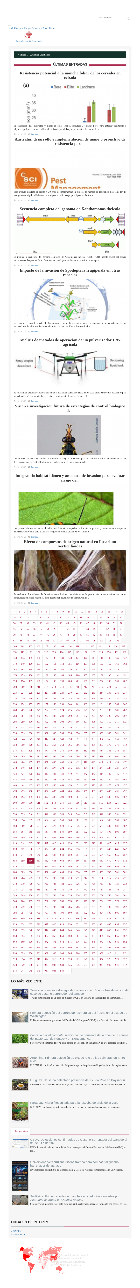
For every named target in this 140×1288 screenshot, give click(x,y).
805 (109, 913)
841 (38, 930)
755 (70, 895)
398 (93, 756)
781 (38, 907)
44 (67, 623)
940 (109, 965)
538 (15, 814)
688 (15, 872)
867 (125, 936)
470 (70, 785)
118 (15, 652)
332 (46, 733)
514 (62, 803)
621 (78, 843)
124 (62, 652)
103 (15, 646)
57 (41, 629)
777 (125, 901)
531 (78, 808)
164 (23, 669)
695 (70, 872)
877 (85, 942)
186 (78, 675)
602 (46, 837)
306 (78, 721)
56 (34, 629)
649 (62, 855)
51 (114, 623)
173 (93, 669)
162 (125, 664)
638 (93, 849)
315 (30, 727)
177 (125, 669)
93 (54, 640)
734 (23, 889)
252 (125, 698)
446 (117, 774)
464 (23, 785)
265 (109, 704)
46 (81, 623)
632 (46, 849)
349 (62, 739)
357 (125, 739)
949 (62, 970)
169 (62, 669)
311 (117, 721)
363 (54, 745)
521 (117, 803)
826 (38, 924)
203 (93, 681)
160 (109, 664)
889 (62, 947)
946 (38, 970)
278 (93, 710)
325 (109, 727)
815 (70, 918)
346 (38, 739)
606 (78, 837)
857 (46, 936)
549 (101, 814)
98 (87, 640)
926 (117, 959)
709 (62, 878)
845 (70, 930)
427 (85, 768)
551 (117, 814)
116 (115, 646)
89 (27, 640)
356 (117, 739)
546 (78, 814)
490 (109, 791)
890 (70, 947)
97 (81, 640)
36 (14, 623)
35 (121, 617)
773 (93, 901)
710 (70, 878)
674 (23, 866)
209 (23, 687)
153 (54, 664)
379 (62, 750)
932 (46, 965)
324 (101, 727)
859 (62, 936)
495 (30, 797)
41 (47, 623)
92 (47, 640)
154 (62, 664)
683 (93, 866)
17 (115, 611)
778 (15, 907)
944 (23, 970)
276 (78, 710)
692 (46, 872)
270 (30, 710)
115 (108, 646)
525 (30, 808)
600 (30, 837)
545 (70, 814)
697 (85, 872)
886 (38, 947)
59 (54, 629)
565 (109, 820)
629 (23, 849)
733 (15, 889)
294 (101, 716)
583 (15, 832)
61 (67, 629)
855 (30, 936)
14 (95, 611)
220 (109, 687)
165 (30, 669)
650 (70, 855)
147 (125, 658)
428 (93, 768)
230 (70, 693)
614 (23, 843)
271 (38, 710)
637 (85, 849)
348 (54, 739)
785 (70, 907)
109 (62, 646)
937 (85, 965)
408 (54, 762)
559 (62, 820)
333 (54, 733)
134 (23, 658)
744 (101, 889)
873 (54, 942)
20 (21, 617)
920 (70, 959)
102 (117, 640)
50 (107, 623)
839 (23, 930)
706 (38, 878)
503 (93, 797)
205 (109, 681)
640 (109, 849)
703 (15, 878)
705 (30, 878)
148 (15, 664)
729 (101, 884)
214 (62, 687)
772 (85, 901)
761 (117, 895)
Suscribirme (49, 28)
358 (15, 745)
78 (67, 635)
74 (41, 635)
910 (109, 953)
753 (54, 895)
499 (62, 797)
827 (46, 924)
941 (117, 965)
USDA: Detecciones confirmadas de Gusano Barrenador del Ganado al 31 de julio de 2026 (79, 1141)
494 (23, 797)
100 (101, 640)
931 (38, 965)
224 (23, 693)
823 (15, 924)
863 (93, 936)
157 (85, 664)
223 (15, 693)
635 (70, 849)
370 (109, 745)
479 (23, 791)
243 (54, 698)
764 (23, 901)
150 (30, 664)
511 (38, 803)
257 (46, 704)
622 (85, 843)
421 (38, 768)
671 (117, 860)
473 (93, 785)
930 (30, 965)
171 (78, 669)
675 (30, 866)
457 (85, 779)
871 (38, 942)
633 (54, 849)
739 (62, 889)
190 (109, 675)
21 (27, 617)
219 (101, 687)
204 (101, 681)
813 (54, 918)
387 (125, 750)
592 (85, 832)
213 (54, 687)
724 (62, 884)
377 (46, 750)
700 (109, 872)
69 (121, 629)
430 (109, 768)
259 (62, 704)
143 (93, 658)
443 (93, 774)
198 (54, 681)
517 (85, 803)
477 (125, 785)
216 (77, 687)
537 (125, 808)
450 (30, 779)
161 (117, 664)
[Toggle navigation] (10, 25)
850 (109, 930)
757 (85, 895)
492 (125, 791)
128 (93, 652)
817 (85, 918)
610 (109, 837)
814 (62, 918)
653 (93, 855)
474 (101, 785)
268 (15, 710)
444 (101, 774)
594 (101, 832)
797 (46, 913)
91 (41, 640)
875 (70, 942)
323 (93, 727)
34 (114, 617)
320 (70, 727)
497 (46, 797)
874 (62, 942)
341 (117, 733)
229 (62, 693)
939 (101, 965)
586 (38, 832)
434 (23, 774)
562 (85, 820)
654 (101, 855)
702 (125, 872)
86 (121, 635)
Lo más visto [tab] (21, 1131)
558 (54, 820)
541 (38, 814)
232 (85, 693)
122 (46, 652)
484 (62, 791)
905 (70, 953)
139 (62, 658)
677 (46, 866)
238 (15, 698)
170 (70, 669)
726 (78, 884)
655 (109, 855)
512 (46, 803)
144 (101, 658)
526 (38, 808)
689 (23, 872)
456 (78, 779)
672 (125, 860)
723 (54, 884)
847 (85, 930)
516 (77, 803)
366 (78, 745)
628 (15, 849)
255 (30, 704)
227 (46, 693)
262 (85, 704)
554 (23, 820)
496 (38, 797)
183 (54, 675)
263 (93, 704)
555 (30, 820)
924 (101, 959)
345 (30, 739)
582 (125, 826)
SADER (17, 1231)
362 (46, 745)
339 (101, 733)
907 (85, 953)
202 (85, 681)
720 (30, 884)
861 (78, 936)
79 (74, 635)
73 (34, 635)
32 (101, 617)
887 (46, 947)
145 (109, 658)
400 (109, 756)
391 (38, 756)
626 (117, 843)
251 (117, 698)
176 (117, 669)
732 (125, 884)
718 (15, 884)
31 (94, 617)
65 (94, 629)
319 (62, 727)
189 (101, 675)
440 (70, 774)
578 (93, 826)
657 (125, 855)
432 (125, 768)
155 (70, 664)
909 (101, 953)
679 (62, 866)
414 (101, 762)
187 (85, 675)
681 (78, 866)
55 (27, 629)
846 (78, 930)
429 (101, 768)
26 (61, 617)
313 (15, 727)
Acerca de (27, 17)
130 (109, 652)
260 (70, 704)
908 (93, 953)
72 (27, 635)
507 (125, 797)
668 (93, 860)
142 (85, 658)
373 (15, 750)
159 (101, 664)
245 (70, 698)
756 (78, 895)
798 (54, 913)
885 (30, 947)
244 (62, 698)
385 (109, 750)
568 (15, 826)
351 (78, 739)
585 (30, 832)
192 (125, 675)
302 (46, 721)
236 (117, 693)
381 (78, 750)
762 (125, 895)
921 (78, 959)
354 (101, 739)
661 (38, 860)
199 (62, 681)
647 (46, 855)
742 (85, 889)
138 (54, 658)
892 (85, 947)
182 (46, 675)
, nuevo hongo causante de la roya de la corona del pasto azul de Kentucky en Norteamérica (79, 1037)
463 (15, 785)
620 (70, 843)
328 (15, 733)
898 (15, 953)
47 (87, 623)
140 (70, 658)
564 (101, 820)
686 (117, 866)
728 (93, 884)
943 (15, 970)
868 (15, 942)
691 (38, 872)
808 (15, 918)
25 (54, 617)
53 (14, 629)
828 (54, 924)
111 (77, 646)
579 (101, 826)
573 (54, 826)
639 (101, 849)
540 (30, 814)
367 (85, 745)
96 (74, 640)
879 (101, 942)
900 (30, 953)
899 (23, 953)
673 (15, 866)
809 (23, 918)
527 (46, 808)
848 (93, 930)
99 (94, 640)
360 (30, 745)
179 (23, 675)
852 (125, 930)
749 (23, 895)
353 (93, 739)
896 (117, 947)
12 (82, 611)
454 (62, 779)
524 (23, 808)
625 (109, 843)
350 (70, 739)
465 (30, 785)
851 (117, 930)
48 (94, 623)
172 (85, 669)
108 (54, 646)
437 (46, 774)
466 (38, 785)
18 (122, 611)
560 (70, 820)
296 (117, 716)
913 (15, 959)
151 (38, 664)
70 (14, 635)
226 (38, 693)
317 (46, 727)
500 (70, 797)
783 (54, 907)
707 (46, 878)
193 (15, 681)
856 (38, 936)
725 (70, 884)
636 (78, 849)
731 (117, 884)
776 (117, 901)
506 (117, 797)
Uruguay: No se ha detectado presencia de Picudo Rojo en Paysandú (77, 1080)
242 (46, 698)
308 (93, 721)
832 (85, 924)
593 (93, 832)
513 (54, 803)
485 (70, 791)
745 (109, 889)
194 (23, 681)
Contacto (44, 17)
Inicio (14, 17)
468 (54, 785)
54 (21, 629)
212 (46, 687)
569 (23, 826)
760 (109, 895)
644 (23, 855)
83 (101, 635)
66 (101, 629)
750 (30, 895)
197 (46, 681)
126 (77, 652)
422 (46, 768)
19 (14, 617)
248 (93, 698)
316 (38, 727)
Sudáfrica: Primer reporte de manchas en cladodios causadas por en (75, 1198)
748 (15, 895)
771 (78, 901)
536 (117, 808)
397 (85, 756)
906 (78, 953)
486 (78, 791)
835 (109, 924)
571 (38, 826)
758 (93, 895)
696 (78, 872)
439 (62, 774)
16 (109, 611)
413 (93, 762)
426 (78, 768)
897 (125, 947)
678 (54, 866)
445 (109, 774)
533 (93, 808)
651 (78, 855)
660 (30, 860)
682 (85, 866)
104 (23, 646)
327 (125, 727)
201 (78, 681)
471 (78, 785)
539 (23, 814)
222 (125, 687)
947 (46, 970)
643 (15, 855)
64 (87, 629)
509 (23, 803)
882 (125, 942)
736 (38, 889)
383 (93, 750)
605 (70, 837)
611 (117, 837)
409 (62, 762)
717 (125, 878)
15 (102, 611)
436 (38, 774)
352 (85, 739)
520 (109, 803)
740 (70, 889)
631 (38, 849)
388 (15, 756)
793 (15, 913)
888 (54, 947)
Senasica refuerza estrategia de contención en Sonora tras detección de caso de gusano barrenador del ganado (79, 992)
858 (54, 936)
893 (93, 947)
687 (125, 866)
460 (109, 779)
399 (101, 756)
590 (70, 832)
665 (70, 860)
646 (38, 855)
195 (30, 681)
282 (125, 710)
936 (78, 965)
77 (61, 635)
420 (30, 768)
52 (121, 623)
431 (117, 768)
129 (101, 652)
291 (78, 716)
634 (62, 849)
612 (125, 837)
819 (101, 918)
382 (85, 750)
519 (101, 803)
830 (70, 924)
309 (101, 721)
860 (70, 936)
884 (23, 947)
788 (93, 907)
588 (54, 832)
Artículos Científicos (40, 54)
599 (23, 837)
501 (78, 797)
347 (46, 739)
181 (38, 675)
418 (15, 768)
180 (30, 675)
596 (117, 832)
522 (125, 803)
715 (109, 878)
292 (85, 716)
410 (70, 762)
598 (15, 837)
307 (85, 721)
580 (109, 826)
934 (62, 965)
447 (125, 774)
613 (15, 843)
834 (101, 924)
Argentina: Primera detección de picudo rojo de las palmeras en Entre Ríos (77, 1059)
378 (54, 750)
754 (62, 895)
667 (85, 860)
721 (38, 884)
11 (76, 611)
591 (78, 832)
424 (62, 768)
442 (85, 774)
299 (23, 721)
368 (93, 745)
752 (46, 895)
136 (38, 658)
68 (114, 629)
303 (54, 721)
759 (101, 895)
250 (109, 698)
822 (125, 918)
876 (78, 942)
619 (62, 843)
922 (85, 959)
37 (21, 623)
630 (30, 849)
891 (78, 947)
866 (117, 936)
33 (107, 617)
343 (15, 739)
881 (117, 942)
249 (101, 698)
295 (109, 716)
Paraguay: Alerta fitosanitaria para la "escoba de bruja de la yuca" (74, 1102)
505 (109, 797)
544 (62, 814)
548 (93, 814)
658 (15, 860)
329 (23, 733)
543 (54, 814)
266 (117, 704)
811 (38, 918)
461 (117, 779)
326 (117, 727)
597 (125, 832)
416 (117, 762)
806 (117, 913)
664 (62, 860)
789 (101, 907)
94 (61, 640)
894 (101, 947)
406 (38, 762)
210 (30, 687)
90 (34, 640)
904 (62, 953)
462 (125, 779)
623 (93, 843)
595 (109, 832)
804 (101, 913)
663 (54, 860)
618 (54, 843)
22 (34, 617)
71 (21, 635)
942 (125, 965)
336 (78, 733)
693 (54, 872)
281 (117, 710)
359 (23, 745)
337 (85, 733)
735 (30, 889)
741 (78, 889)
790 (109, 907)
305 (70, 721)
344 (23, 739)
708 (54, 878)
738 (54, 889)
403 (15, 762)
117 (123, 646)
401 (117, 756)
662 (46, 860)
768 (54, 901)
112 (85, 646)
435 (30, 774)
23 (41, 617)
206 (117, 681)
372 (125, 745)
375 (30, 750)
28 (74, 617)
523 (15, 808)
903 (54, 953)
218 (93, 687)
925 (109, 959)
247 (85, 698)
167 (46, 669)
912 (125, 953)
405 (30, 762)
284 (23, 716)
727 (85, 884)
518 (93, 803)
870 (30, 942)
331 (38, 733)
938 (93, 965)
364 (62, 745)
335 (70, 733)
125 (69, 652)
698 (93, 872)
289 (62, 716)
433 (15, 774)
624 (101, 843)
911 (117, 953)
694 (62, 872)
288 (54, 716)
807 (125, 913)
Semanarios (37, 28)
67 (107, 629)
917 (46, 959)
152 (46, 664)
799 (62, 913)
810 (30, 918)
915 (30, 959)
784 (62, 907)
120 (30, 652)
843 (54, 930)
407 (46, 762)
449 (23, 779)
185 (70, 675)
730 (109, 884)
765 (30, 901)
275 (70, 710)
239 (23, 698)
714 (101, 878)
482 (46, 791)
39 (34, 623)
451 (38, 779)
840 (30, 930)
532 (85, 808)
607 (85, 837)
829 (62, 924)
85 (114, 635)
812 (46, 918)
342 (125, 733)
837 (125, 924)
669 (101, 860)
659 (23, 860)
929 (23, 965)
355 (109, 739)
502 (85, 797)
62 (74, 629)
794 (23, 913)
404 (23, 762)
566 (117, 820)
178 (15, 675)
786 (78, 907)
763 (15, 901)
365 (70, 745)
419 (23, 768)
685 (109, 866)
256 (38, 704)
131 (116, 652)
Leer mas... (35, 200)
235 (109, 693)
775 (109, 901)
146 (117, 658)
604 (62, 837)
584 (23, 832)
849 (101, 930)
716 (117, 878)
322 (85, 727)
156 (78, 664)
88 (21, 640)
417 (125, 762)
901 (38, 953)
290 (70, 716)
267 (125, 704)
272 (46, 710)
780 (30, 907)
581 (117, 826)
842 (46, 930)
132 (124, 652)
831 (78, 924)
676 (38, 866)
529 (62, 808)
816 (77, 918)
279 (101, 710)
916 (38, 959)
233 (93, 693)
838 (15, 930)
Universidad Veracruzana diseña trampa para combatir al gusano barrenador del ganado (74, 1163)
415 (109, 762)
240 (30, 698)
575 (70, 826)
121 (38, 652)
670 (109, 860)
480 (30, 791)
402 (125, 756)
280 (109, 710)
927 (125, 959)
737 (46, 889)
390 (30, 756)
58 (47, 629)
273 (54, 710)
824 (23, 924)
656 (117, 855)
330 (30, 733)
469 (62, 785)
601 (38, 837)
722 (46, 884)
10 (69, 611)
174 (101, 669)
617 (46, 843)
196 (38, 681)
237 (125, 693)
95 (67, 640)
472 (85, 785)
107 (46, 646)
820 (109, 918)
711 (77, 878)
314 (23, 727)
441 (78, 774)
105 (30, 646)
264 (101, 704)
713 (93, 878)
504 (101, 797)
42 (54, 623)
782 (46, 907)
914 (23, 959)
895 (109, 947)
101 (109, 640)
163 (15, 669)
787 (85, 907)
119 (22, 652)
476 (117, 785)
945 (30, 970)
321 (78, 727)
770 (70, 901)
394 (62, 756)
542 (46, 814)
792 (125, 907)
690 (30, 872)
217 (85, 687)
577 (85, 826)
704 (23, 878)
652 (85, 855)
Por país (28, 28)
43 (61, 623)
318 (54, 727)
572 (46, 826)
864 (101, 936)
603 (54, 837)
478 (15, 791)
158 (93, 664)
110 (70, 646)
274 (62, 710)
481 (38, 791)
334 (62, 733)
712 (85, 878)
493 (15, 797)
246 (78, 698)
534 (101, 808)
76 (54, 635)
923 (93, 959)
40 (41, 623)
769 (62, 901)
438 (54, 774)
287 (46, 716)
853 (15, 936)
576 (78, 826)
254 (23, 704)
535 (109, 808)
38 (27, 623)
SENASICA (19, 1234)
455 (70, 779)
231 (78, 693)
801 (78, 913)
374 (23, 750)
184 (62, 675)
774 (101, 901)
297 (125, 716)
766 (38, 901)
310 (109, 721)
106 (38, 646)
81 (87, 635)
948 (54, 970)
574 (62, 826)
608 (93, 837)
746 (117, 889)
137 (46, 658)
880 (109, 942)
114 (100, 646)
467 (46, 785)
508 (15, 803)
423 (54, 768)
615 (30, 843)
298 (15, 721)
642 (125, 849)
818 (93, 918)
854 (23, 936)
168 (54, 669)
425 (70, 768)
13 (89, 611)
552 (125, 814)
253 (15, 704)
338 (93, 733)
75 (47, 635)
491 (117, 791)
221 (117, 687)
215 (70, 687)
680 (70, 866)
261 (78, 704)
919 (62, 959)
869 (23, 942)
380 (70, 750)
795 (30, 913)
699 (101, 872)
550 (109, 814)
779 (23, 907)
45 (74, 623)
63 (81, 629)
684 (101, 866)
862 (85, 936)
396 (78, 756)
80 (81, 635)
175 (109, 669)
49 (101, 623)
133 (15, 658)
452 (46, 779)
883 (15, 947)
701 (117, 872)
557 (46, 820)
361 (38, 745)
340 (109, 733)
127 (85, 652)
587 (46, 832)
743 (93, 889)
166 (38, 669)
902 (46, 953)
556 (38, 820)
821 (117, 918)
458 (93, 779)
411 (77, 762)
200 (70, 681)
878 (93, 942)
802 (85, 913)
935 (70, 965)
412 (85, 762)
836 (117, 924)
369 (101, 745)
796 (38, 913)
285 (30, 716)
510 (30, 803)
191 (117, 675)
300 (30, 721)
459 (101, 779)
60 (61, 629)
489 (101, 791)
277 (85, 710)
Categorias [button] (19, 28)
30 (87, 617)
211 (38, 687)
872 (46, 942)
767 (46, 901)
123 (54, 652)
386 (117, 750)
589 (62, 832)
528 (54, 808)
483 (54, 791)
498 (54, 797)
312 (125, 721)
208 (15, 687)
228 (54, 693)
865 (109, 936)
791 (117, 907)
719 (23, 884)
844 (62, 930)
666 (78, 860)
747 (125, 889)
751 (38, 895)
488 (93, 791)
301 (38, 721)
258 (54, 704)
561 (78, 820)
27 (67, 617)
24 (47, 617)
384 (101, 750)
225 (30, 693)
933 (54, 965)
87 (14, 640)
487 (85, 791)
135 (30, 658)
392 (46, 756)
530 (70, 808)
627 (125, 843)
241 (38, 698)
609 (101, 837)
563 (93, 820)
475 (109, 785)
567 (125, 820)
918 (54, 959)
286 (38, 716)
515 (70, 803)
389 (23, 756)
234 (101, 693)
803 (93, 913)
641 (117, 849)
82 (94, 635)
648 (54, 855)
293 (93, 716)
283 (15, 716)
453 (54, 779)
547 (85, 814)
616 (38, 843)
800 (70, 913)
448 (15, 779)
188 (93, 675)
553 (15, 820)
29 (81, 617)
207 (125, 681)
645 (30, 855)
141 (78, 658)
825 (30, 924)
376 (38, 750)
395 (70, 756)
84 (107, 635)
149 (23, 664)
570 (30, 826)
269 (23, 710)
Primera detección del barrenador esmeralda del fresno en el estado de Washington (78, 1014)
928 (15, 965)
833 (93, 924)
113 (92, 646)
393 (54, 756)
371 (117, 745)
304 (62, 721)
